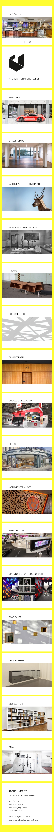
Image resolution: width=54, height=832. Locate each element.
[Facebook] (24, 42)
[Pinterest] (30, 42)
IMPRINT (22, 791)
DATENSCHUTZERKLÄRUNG (22, 795)
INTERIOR (13, 78)
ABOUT (13, 791)
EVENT (36, 78)
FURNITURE (25, 78)
